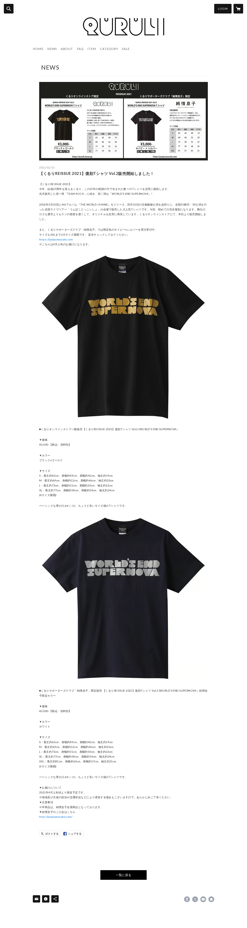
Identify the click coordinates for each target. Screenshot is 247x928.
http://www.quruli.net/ (211, 899)
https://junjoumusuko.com (56, 239)
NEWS (52, 49)
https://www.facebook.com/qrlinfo (187, 899)
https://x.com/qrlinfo (195, 899)
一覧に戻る (123, 875)
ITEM (91, 49)
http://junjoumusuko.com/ (55, 816)
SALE (126, 49)
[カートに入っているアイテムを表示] (238, 8)
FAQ (80, 49)
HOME (38, 49)
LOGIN (223, 8)
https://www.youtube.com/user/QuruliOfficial (203, 899)
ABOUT (67, 49)
